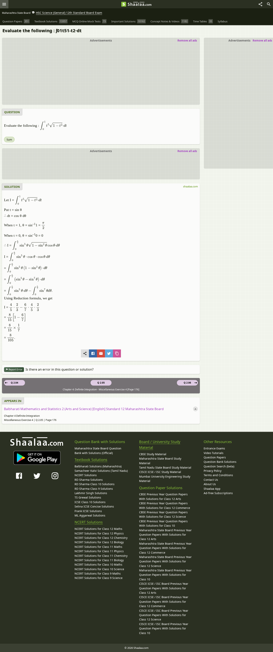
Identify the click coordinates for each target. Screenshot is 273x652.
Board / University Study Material (159, 444)
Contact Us (211, 480)
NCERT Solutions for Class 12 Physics (99, 533)
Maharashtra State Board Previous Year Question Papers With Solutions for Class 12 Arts (165, 534)
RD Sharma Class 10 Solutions (95, 484)
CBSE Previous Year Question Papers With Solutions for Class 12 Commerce (164, 505)
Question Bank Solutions (220, 462)
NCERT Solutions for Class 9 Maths (98, 573)
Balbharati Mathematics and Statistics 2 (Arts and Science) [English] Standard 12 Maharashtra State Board (84, 409)
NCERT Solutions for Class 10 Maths (98, 564)
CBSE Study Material (152, 454)
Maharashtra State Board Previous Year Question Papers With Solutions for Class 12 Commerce (165, 548)
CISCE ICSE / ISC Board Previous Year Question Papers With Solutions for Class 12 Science (163, 615)
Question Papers (215, 457)
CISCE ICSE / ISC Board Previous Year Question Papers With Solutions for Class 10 (163, 628)
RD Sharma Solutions (89, 480)
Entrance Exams (214, 448)
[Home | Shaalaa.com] (123, 4)
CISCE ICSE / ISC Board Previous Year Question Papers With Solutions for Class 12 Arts (163, 588)
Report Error (15, 369)
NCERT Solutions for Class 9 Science (99, 578)
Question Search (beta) (219, 466)
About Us (210, 484)
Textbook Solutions (91, 459)
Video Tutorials (213, 453)
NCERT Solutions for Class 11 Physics (99, 551)
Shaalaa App (212, 489)
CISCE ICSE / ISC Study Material (160, 472)
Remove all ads (262, 40)
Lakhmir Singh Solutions (91, 493)
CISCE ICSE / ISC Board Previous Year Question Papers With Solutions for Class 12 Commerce (163, 601)
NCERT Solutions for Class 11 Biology (99, 560)
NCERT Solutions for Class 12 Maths (98, 529)
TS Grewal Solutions (88, 497)
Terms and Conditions (218, 475)
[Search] (269, 4)
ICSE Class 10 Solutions (90, 502)
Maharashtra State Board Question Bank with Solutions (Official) (98, 450)
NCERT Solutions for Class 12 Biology (99, 542)
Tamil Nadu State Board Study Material (165, 467)
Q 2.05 (101, 382)
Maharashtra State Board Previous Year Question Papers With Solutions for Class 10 (165, 574)
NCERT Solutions (86, 475)
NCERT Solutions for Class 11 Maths (98, 547)
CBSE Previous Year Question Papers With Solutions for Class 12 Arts (163, 496)
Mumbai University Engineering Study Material (164, 479)
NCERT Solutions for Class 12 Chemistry (101, 538)
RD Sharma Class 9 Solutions (94, 489)
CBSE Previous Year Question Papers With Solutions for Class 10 (163, 523)
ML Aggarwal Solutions (90, 515)
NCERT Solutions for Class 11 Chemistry (101, 556)
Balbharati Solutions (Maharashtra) (98, 466)
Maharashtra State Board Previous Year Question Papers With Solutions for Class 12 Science (165, 561)
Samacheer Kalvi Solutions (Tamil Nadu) (101, 471)
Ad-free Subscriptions (218, 493)
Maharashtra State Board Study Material (160, 461)
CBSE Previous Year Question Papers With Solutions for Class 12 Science (163, 514)
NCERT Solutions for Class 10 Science (99, 569)
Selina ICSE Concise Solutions (94, 506)
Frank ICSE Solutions (88, 511)
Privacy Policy (212, 471)
